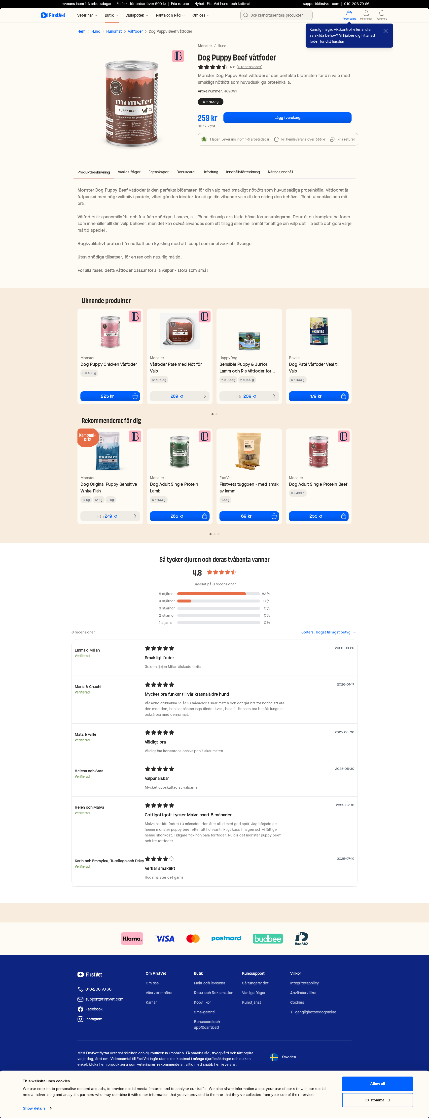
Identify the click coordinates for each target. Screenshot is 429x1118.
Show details (34, 1108)
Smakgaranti (204, 1012)
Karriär (151, 1002)
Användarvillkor (303, 992)
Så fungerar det (255, 983)
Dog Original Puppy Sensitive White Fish (108, 487)
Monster (205, 45)
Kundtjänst (251, 1002)
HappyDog (228, 357)
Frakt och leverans (209, 983)
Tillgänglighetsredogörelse (313, 1012)
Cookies (297, 1002)
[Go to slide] (212, 414)
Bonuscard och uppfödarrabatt (207, 1024)
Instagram (93, 1019)
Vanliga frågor (253, 992)
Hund (95, 31)
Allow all (377, 1084)
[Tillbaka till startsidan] (53, 15)
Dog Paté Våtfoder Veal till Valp (314, 367)
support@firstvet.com (321, 3)
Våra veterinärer (159, 992)
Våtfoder (135, 31)
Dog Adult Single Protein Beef (318, 484)
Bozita (294, 357)
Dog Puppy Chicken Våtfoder (108, 364)
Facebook (94, 1009)
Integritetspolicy (304, 983)
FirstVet (225, 477)
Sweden (289, 1057)
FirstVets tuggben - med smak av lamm (249, 487)
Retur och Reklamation (213, 992)
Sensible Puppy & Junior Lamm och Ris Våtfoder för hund (245, 367)
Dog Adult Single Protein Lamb (174, 487)
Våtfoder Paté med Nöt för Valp (176, 367)
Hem (81, 31)
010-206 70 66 (98, 989)
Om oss (152, 983)
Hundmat (114, 31)
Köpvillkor (202, 1002)
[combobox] (276, 15)
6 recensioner (249, 66)
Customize (374, 1100)
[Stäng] (385, 31)
